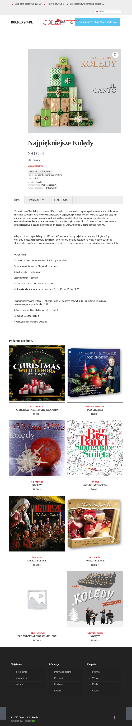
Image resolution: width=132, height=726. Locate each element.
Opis (16, 200)
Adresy (19, 684)
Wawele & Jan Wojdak (95, 407)
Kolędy (36, 178)
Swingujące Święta (95, 485)
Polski (101, 11)
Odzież (95, 691)
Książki (95, 684)
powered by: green (23, 721)
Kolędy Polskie (37, 561)
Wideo (95, 678)
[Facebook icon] (114, 717)
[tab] (16, 200)
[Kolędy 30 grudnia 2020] (129, 713)
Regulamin (59, 678)
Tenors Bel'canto (37, 407)
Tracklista (61, 200)
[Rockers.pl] (22, 22)
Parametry (36, 200)
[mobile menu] (13, 34)
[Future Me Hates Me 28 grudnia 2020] (3, 713)
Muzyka (41, 175)
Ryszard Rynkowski (37, 633)
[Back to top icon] (120, 716)
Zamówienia (22, 678)
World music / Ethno (53, 175)
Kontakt (57, 691)
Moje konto (21, 672)
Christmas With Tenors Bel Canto (37, 410)
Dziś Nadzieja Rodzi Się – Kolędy (37, 636)
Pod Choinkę (95, 410)
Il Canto (39, 182)
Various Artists (95, 557)
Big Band (95, 482)
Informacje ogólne (62, 672)
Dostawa (58, 684)
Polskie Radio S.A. (48, 185)
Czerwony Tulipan (95, 633)
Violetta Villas (37, 482)
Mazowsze (37, 557)
